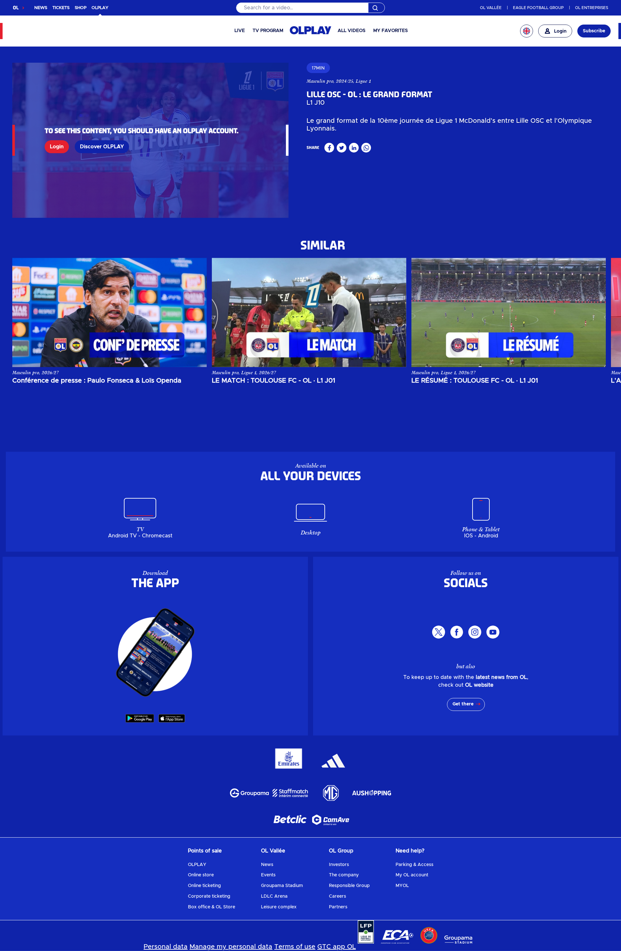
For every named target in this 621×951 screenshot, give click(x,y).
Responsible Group (349, 885)
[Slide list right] (594, 312)
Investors (339, 864)
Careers (337, 896)
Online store (201, 875)
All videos (351, 30)
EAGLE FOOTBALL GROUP (538, 8)
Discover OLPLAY (102, 146)
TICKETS (61, 8)
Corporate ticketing (209, 896)
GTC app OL (336, 947)
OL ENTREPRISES (591, 8)
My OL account (412, 875)
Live (239, 30)
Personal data (166, 947)
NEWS (40, 8)
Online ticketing (204, 885)
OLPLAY (197, 864)
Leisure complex (279, 907)
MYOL (402, 885)
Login (57, 146)
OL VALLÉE (491, 8)
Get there (463, 704)
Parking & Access (414, 864)
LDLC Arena (274, 896)
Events (268, 875)
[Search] (310, 8)
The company (344, 875)
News (267, 864)
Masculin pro (320, 81)
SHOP (80, 8)
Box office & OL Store (211, 907)
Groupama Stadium (282, 885)
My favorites (390, 30)
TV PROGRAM (268, 30)
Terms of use (294, 947)
